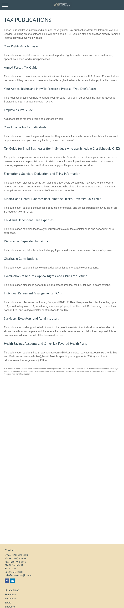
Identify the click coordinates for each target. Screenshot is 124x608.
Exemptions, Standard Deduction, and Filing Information (42, 173)
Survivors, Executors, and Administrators (31, 318)
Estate (8, 602)
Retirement (10, 594)
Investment (10, 598)
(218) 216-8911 (21, 558)
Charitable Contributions (21, 258)
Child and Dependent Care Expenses (28, 220)
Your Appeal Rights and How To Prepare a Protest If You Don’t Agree (50, 88)
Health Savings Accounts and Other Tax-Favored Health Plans (45, 343)
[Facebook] (7, 580)
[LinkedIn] (12, 580)
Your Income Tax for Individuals (25, 127)
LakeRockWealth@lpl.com (18, 575)
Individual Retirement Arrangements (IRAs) (33, 293)
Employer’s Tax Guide (18, 110)
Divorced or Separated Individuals (27, 241)
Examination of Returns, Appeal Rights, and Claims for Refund (45, 276)
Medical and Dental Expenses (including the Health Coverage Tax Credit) (53, 199)
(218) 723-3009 (20, 554)
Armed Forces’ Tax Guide (20, 67)
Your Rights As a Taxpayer (21, 46)
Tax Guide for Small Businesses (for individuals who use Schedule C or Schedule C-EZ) (62, 148)
